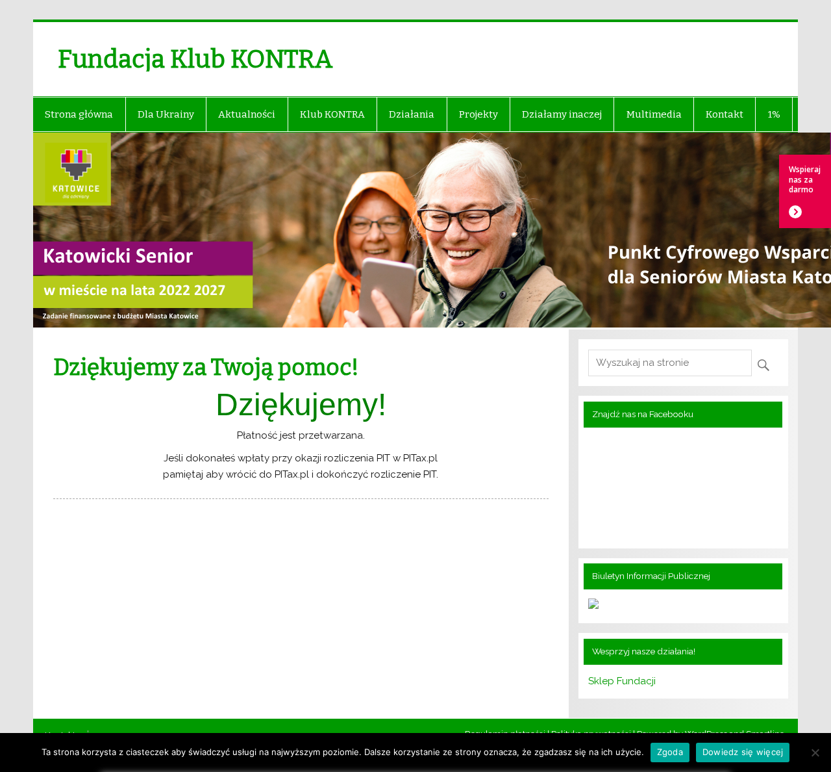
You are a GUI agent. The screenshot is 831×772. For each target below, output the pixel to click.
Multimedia (654, 114)
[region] (415, 231)
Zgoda (670, 752)
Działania (411, 114)
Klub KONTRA (332, 114)
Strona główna (79, 114)
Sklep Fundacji (622, 681)
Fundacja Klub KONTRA (195, 59)
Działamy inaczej (562, 114)
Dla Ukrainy (166, 114)
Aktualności (246, 114)
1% (774, 114)
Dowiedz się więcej (743, 752)
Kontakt (724, 114)
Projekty (478, 114)
